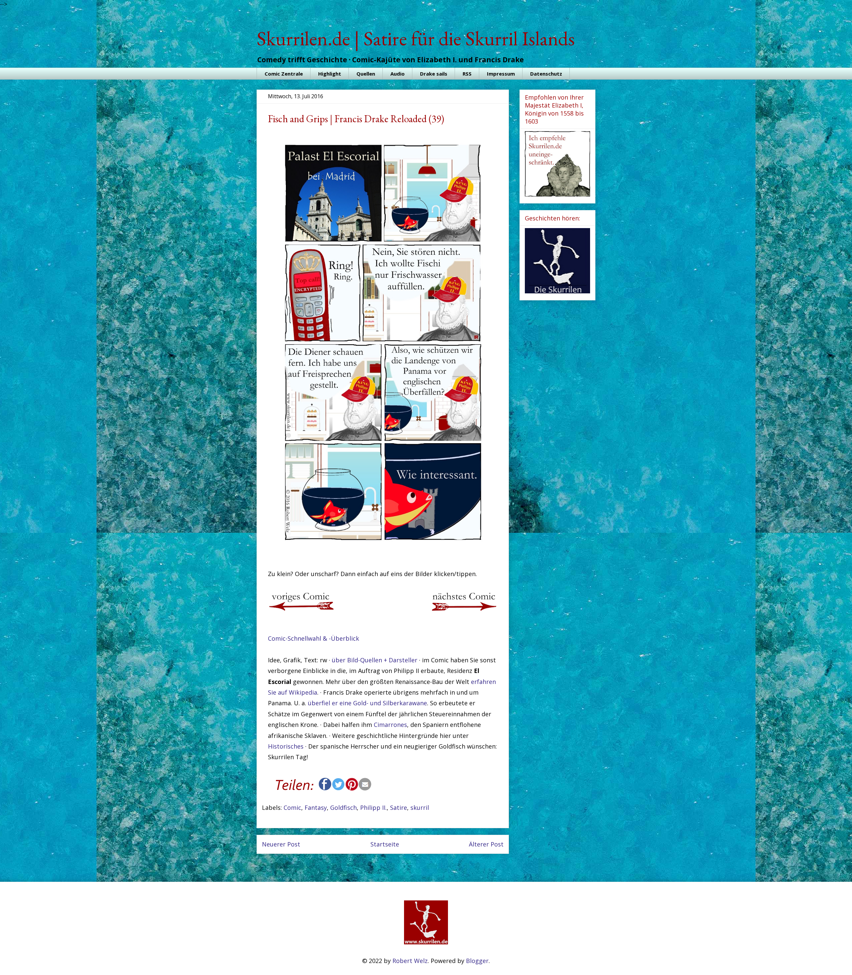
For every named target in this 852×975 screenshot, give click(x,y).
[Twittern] (338, 789)
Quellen (365, 73)
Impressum (501, 73)
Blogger (477, 961)
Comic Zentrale (284, 73)
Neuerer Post (281, 844)
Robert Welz (410, 961)
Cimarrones (390, 725)
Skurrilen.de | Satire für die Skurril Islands (416, 38)
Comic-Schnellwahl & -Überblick (313, 638)
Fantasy (316, 808)
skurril (419, 808)
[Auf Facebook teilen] (325, 789)
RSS (467, 73)
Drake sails (433, 73)
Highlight (329, 73)
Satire (398, 808)
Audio (397, 73)
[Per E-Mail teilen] (365, 789)
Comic (292, 808)
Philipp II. (373, 808)
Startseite (384, 844)
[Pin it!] (351, 789)
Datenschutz (546, 73)
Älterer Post (486, 844)
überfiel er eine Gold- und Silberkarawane (367, 703)
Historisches (286, 746)
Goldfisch (343, 808)
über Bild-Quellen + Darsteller (374, 660)
